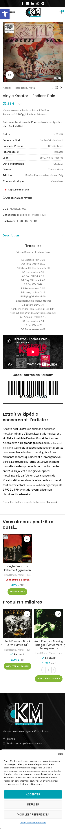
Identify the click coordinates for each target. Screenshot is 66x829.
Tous (43, 214)
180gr (21, 114)
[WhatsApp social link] (37, 3)
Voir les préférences (33, 814)
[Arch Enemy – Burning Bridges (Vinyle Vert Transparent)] (48, 623)
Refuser (33, 804)
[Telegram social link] (42, 3)
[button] (5, 14)
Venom (29, 475)
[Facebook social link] (22, 3)
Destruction (33, 438)
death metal (33, 452)
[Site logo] (33, 12)
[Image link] (23, 713)
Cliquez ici (51, 502)
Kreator (35, 122)
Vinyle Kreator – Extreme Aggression (17, 568)
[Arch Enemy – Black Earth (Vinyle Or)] (17, 623)
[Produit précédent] (52, 88)
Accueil (7, 87)
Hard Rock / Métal (25, 87)
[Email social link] (27, 3)
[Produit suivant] (61, 88)
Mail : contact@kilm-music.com (24, 743)
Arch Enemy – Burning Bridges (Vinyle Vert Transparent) (48, 644)
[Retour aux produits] (56, 88)
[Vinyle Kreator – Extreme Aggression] (17, 548)
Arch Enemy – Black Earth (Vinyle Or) (17, 643)
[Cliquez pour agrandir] (10, 75)
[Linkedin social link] (32, 3)
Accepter (33, 794)
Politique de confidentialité (33, 822)
